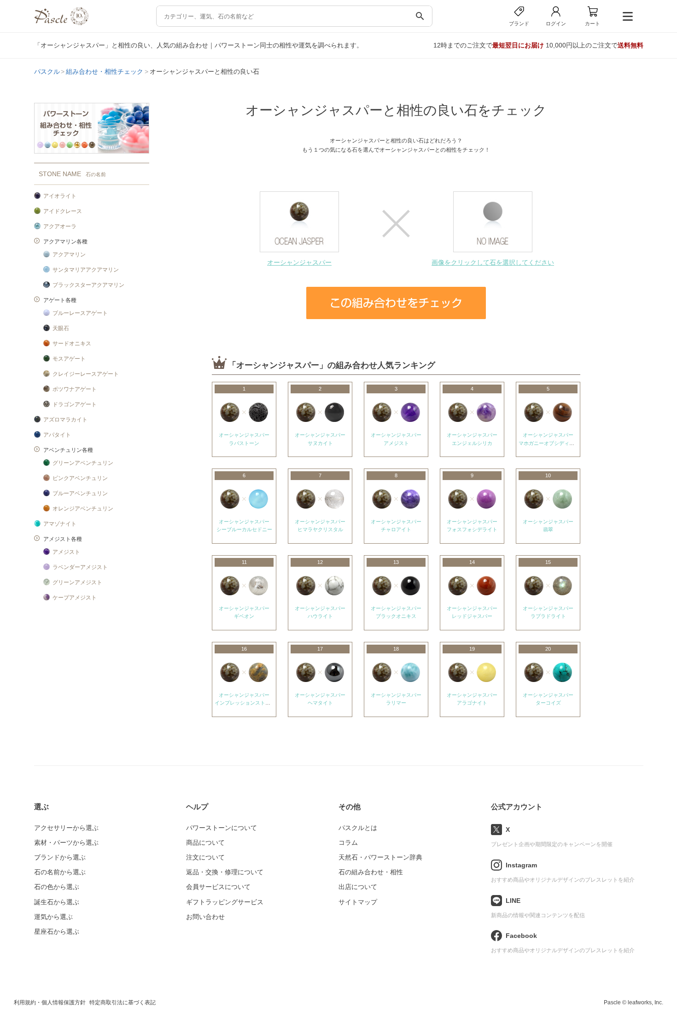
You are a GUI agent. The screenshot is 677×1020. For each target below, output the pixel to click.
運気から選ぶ (53, 916)
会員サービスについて (218, 886)
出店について (357, 886)
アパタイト (57, 435)
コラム (348, 842)
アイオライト (59, 196)
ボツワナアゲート (75, 389)
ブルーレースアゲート (80, 313)
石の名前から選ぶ (60, 872)
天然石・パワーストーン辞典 (380, 857)
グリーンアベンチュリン (83, 463)
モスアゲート (69, 359)
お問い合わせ (205, 916)
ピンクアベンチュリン (80, 478)
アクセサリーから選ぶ (66, 827)
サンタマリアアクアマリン (86, 270)
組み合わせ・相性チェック (104, 71)
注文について (205, 857)
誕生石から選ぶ (56, 902)
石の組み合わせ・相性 (370, 872)
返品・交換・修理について (224, 872)
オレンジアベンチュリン (83, 508)
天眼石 (61, 328)
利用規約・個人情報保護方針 (50, 1002)
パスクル (47, 71)
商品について (205, 842)
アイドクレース (62, 211)
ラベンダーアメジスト (80, 567)
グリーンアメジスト (77, 582)
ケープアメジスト (75, 597)
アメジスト (66, 552)
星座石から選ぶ (56, 931)
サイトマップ (357, 902)
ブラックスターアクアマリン (88, 285)
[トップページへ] (61, 22)
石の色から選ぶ (56, 886)
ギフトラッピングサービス (224, 902)
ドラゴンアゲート (75, 404)
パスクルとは (357, 827)
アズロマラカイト (65, 419)
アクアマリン (69, 254)
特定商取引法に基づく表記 (122, 1002)
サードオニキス (72, 343)
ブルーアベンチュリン (80, 493)
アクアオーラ (59, 226)
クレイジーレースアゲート (86, 374)
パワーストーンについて (221, 827)
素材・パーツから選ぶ (66, 842)
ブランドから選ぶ (60, 857)
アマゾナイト (59, 524)
